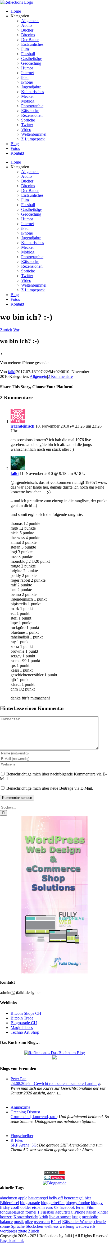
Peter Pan (18, 1079)
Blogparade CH (24, 1023)
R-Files (17, 1140)
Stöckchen (34, 1226)
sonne (5, 1226)
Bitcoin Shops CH (26, 1013)
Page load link (12, 1240)
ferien (80, 1207)
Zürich (33, 1231)
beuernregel (74, 1198)
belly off (56, 1198)
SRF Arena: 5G (24, 1145)
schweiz (99, 1221)
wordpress (8, 1231)
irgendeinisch (22, 426)
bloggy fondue (78, 1202)
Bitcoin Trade (22, 1018)
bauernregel (38, 1198)
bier (88, 1198)
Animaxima (20, 1107)
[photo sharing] (1, 353)
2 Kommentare (60, 376)
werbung (67, 1226)
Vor (16, 330)
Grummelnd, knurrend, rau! (34, 1116)
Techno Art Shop (25, 1032)
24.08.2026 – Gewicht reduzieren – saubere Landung (55, 1083)
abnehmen (8, 1198)
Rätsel (56, 1221)
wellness (51, 1226)
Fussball (47, 1212)
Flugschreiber (22, 1135)
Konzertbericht (25, 1217)
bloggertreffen (53, 1202)
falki (11, 371)
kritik (43, 1217)
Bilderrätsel (9, 1202)
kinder (102, 1212)
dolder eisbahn (32, 1207)
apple (22, 1198)
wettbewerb (85, 1226)
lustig (76, 1217)
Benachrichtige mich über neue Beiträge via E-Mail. (49, 788)
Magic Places (22, 1027)
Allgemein (38, 376)
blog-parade (30, 1202)
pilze (29, 1221)
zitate (22, 1231)
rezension (42, 1221)
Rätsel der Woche (77, 1221)
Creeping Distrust (25, 1112)
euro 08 (52, 1207)
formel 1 (32, 1212)
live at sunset (60, 1217)
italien (91, 1212)
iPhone (79, 1212)
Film (90, 1207)
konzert (6, 1217)
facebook (67, 1207)
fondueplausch (12, 1212)
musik (19, 1221)
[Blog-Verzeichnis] (54, 1178)
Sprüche (18, 1226)
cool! (15, 1207)
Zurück (6, 330)
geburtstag (63, 1212)
